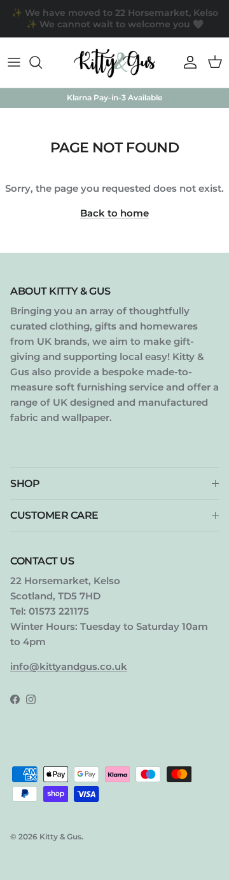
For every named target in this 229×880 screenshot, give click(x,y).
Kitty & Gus (60, 836)
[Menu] (14, 62)
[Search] (42, 62)
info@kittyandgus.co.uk (68, 666)
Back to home (114, 213)
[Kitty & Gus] (114, 62)
